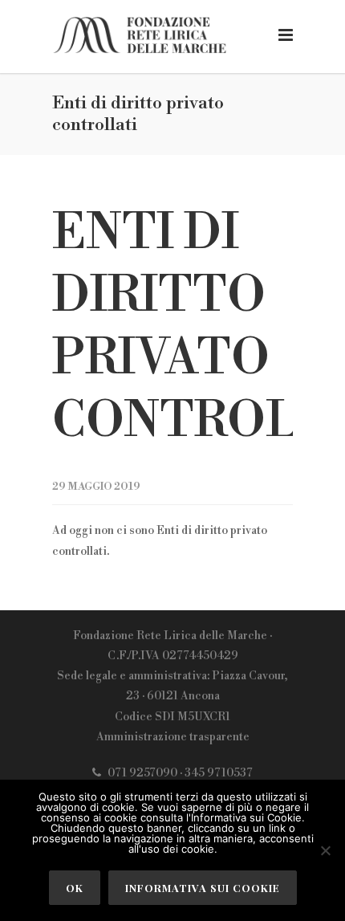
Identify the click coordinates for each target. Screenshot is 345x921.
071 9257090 (142, 773)
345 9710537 (219, 773)
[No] (325, 850)
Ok (74, 888)
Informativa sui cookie (202, 888)
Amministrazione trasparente (173, 737)
